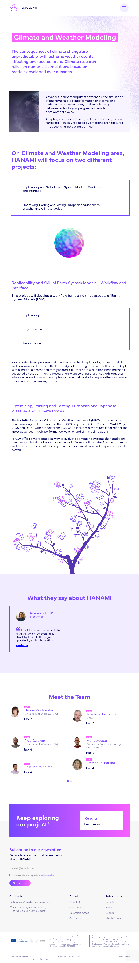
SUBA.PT (27, 956)
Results (91, 818)
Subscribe (20, 883)
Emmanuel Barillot (100, 762)
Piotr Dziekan (34, 740)
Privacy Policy (47, 875)
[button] (68, 781)
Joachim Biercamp (101, 714)
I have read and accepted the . (34, 875)
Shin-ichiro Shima (38, 766)
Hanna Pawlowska (38, 710)
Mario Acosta (96, 740)
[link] (21, 616)
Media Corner (113, 918)
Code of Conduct (41, 959)
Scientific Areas (79, 913)
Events (109, 913)
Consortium (77, 907)
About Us (75, 902)
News (108, 907)
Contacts (75, 918)
